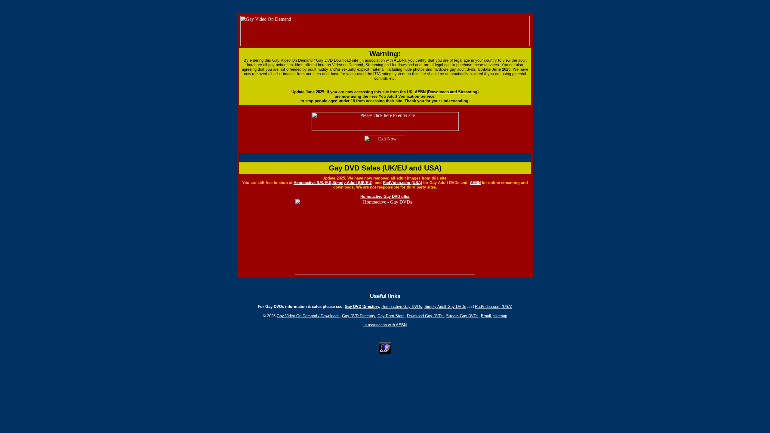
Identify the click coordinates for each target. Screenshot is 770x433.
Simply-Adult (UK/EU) (352, 182)
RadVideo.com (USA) (402, 182)
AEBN (475, 182)
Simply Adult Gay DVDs (445, 306)
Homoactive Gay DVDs (401, 306)
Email (486, 316)
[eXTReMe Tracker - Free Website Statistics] (385, 352)
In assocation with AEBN (385, 325)
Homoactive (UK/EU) (312, 182)
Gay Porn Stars (391, 316)
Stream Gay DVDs (462, 316)
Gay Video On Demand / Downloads (308, 316)
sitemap (500, 316)
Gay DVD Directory (362, 306)
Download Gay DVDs (425, 316)
